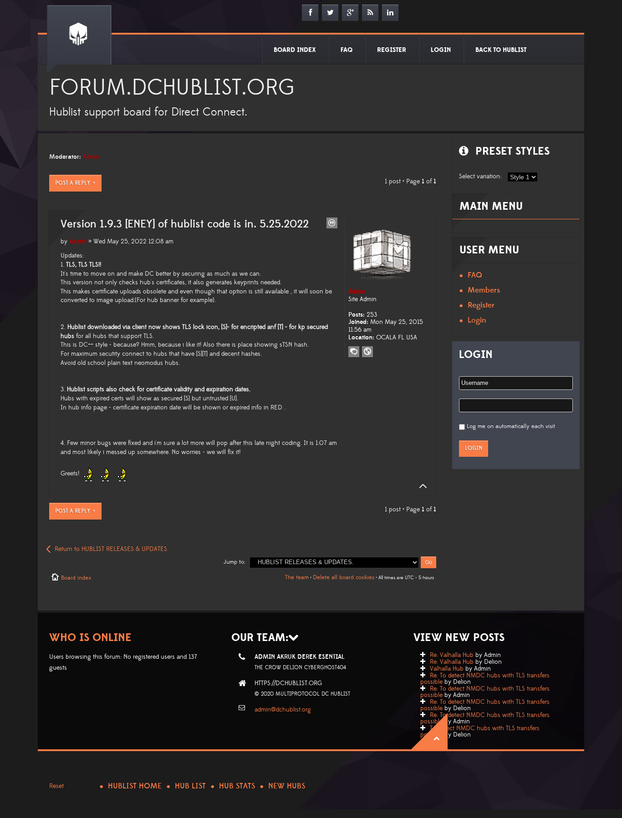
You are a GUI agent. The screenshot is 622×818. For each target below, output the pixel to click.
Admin (91, 157)
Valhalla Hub (447, 669)
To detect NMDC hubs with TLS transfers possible (480, 731)
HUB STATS (237, 786)
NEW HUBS (286, 786)
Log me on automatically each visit (511, 426)
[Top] (420, 486)
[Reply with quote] (331, 222)
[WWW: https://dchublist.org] (367, 351)
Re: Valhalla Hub (452, 655)
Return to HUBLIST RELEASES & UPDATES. (111, 549)
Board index (76, 577)
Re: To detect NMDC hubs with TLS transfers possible (485, 679)
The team (297, 577)
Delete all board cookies (343, 577)
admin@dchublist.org (283, 710)
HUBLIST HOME (135, 786)
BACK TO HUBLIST (500, 50)
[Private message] (353, 351)
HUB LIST (190, 786)
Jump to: (234, 562)
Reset (56, 786)
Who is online (90, 638)
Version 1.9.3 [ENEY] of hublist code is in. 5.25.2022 (185, 224)
